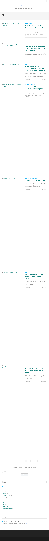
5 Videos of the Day (40, 538)
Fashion (26, 366)
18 (41, 461)
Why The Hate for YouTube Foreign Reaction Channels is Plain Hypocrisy (35, 48)
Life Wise (4, 504)
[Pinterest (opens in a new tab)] (41, 1)
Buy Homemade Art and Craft (7, 488)
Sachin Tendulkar (6, 469)
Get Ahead (4, 493)
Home (7, 538)
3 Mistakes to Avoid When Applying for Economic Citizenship (34, 276)
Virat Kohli (5, 471)
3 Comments (28, 381)
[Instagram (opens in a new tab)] (42, 1)
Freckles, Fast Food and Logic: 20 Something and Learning (34, 89)
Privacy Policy (33, 538)
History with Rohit (5, 499)
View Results (24, 477)
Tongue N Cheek (28, 84)
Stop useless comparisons (8, 472)
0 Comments (28, 38)
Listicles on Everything (6, 506)
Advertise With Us (22, 538)
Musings (3, 510)
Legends (26, 23)
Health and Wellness (29, 178)
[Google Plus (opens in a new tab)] (39, 1)
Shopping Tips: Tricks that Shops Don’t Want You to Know (34, 370)
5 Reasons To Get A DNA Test (35, 181)
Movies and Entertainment (7, 508)
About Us (10, 538)
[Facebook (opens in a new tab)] (37, 1)
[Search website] (45, 1)
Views (30, 23)
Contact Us (28, 538)
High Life (4, 497)
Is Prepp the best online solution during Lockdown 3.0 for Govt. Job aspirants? (35, 68)
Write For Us (16, 538)
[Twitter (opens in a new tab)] (35, 1)
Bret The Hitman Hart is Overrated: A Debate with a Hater (35, 28)
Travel (3, 515)
